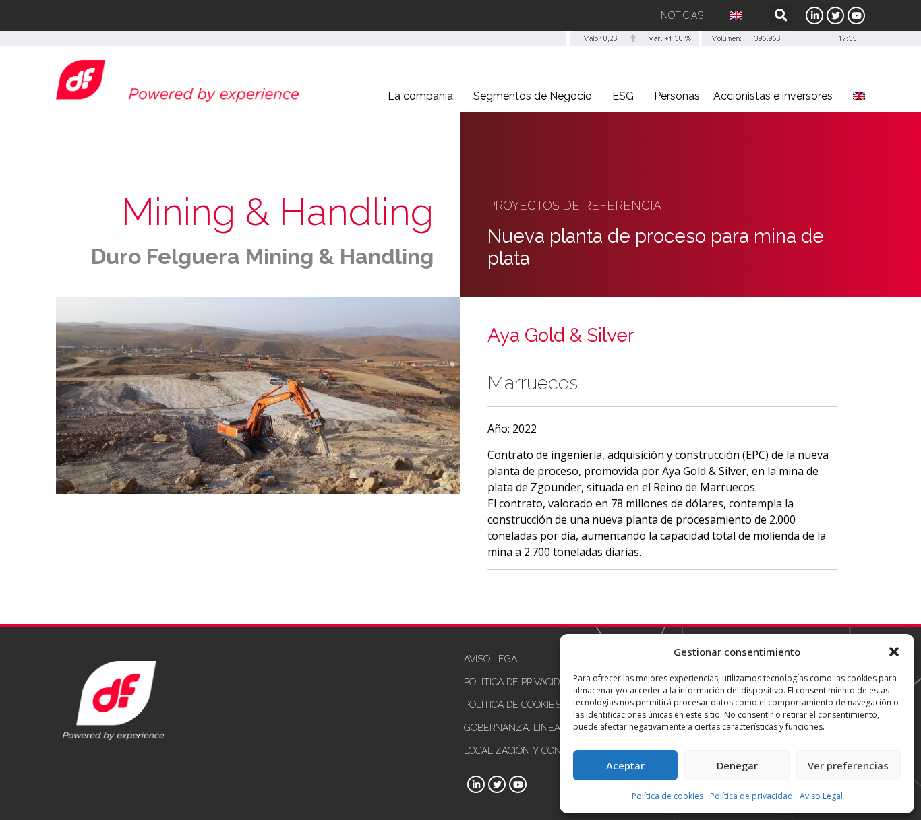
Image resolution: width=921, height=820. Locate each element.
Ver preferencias (848, 765)
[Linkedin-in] (814, 15)
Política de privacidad (751, 796)
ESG (623, 96)
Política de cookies (667, 796)
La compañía (420, 96)
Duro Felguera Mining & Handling (262, 256)
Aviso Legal (821, 796)
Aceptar (625, 765)
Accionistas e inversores (773, 96)
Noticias (682, 15)
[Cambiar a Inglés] (736, 15)
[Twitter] (835, 15)
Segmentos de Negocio (532, 96)
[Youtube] (856, 15)
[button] (894, 651)
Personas (677, 96)
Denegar (737, 765)
